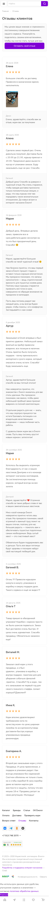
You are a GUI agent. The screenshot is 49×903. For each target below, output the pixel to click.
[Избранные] (33, 900)
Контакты (33, 820)
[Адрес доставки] (14, 900)
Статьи (26, 810)
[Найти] (44, 3)
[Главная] (5, 900)
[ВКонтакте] (5, 828)
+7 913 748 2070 (10, 835)
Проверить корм (32, 815)
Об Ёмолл (38, 810)
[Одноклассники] (17, 828)
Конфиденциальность (28, 877)
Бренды (17, 810)
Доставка (16, 815)
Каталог (6, 810)
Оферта (43, 877)
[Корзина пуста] (43, 900)
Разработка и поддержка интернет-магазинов (22, 867)
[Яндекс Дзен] (23, 828)
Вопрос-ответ (9, 820)
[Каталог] (24, 900)
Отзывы (22, 820)
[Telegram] (11, 828)
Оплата (5, 815)
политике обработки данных (24, 891)
